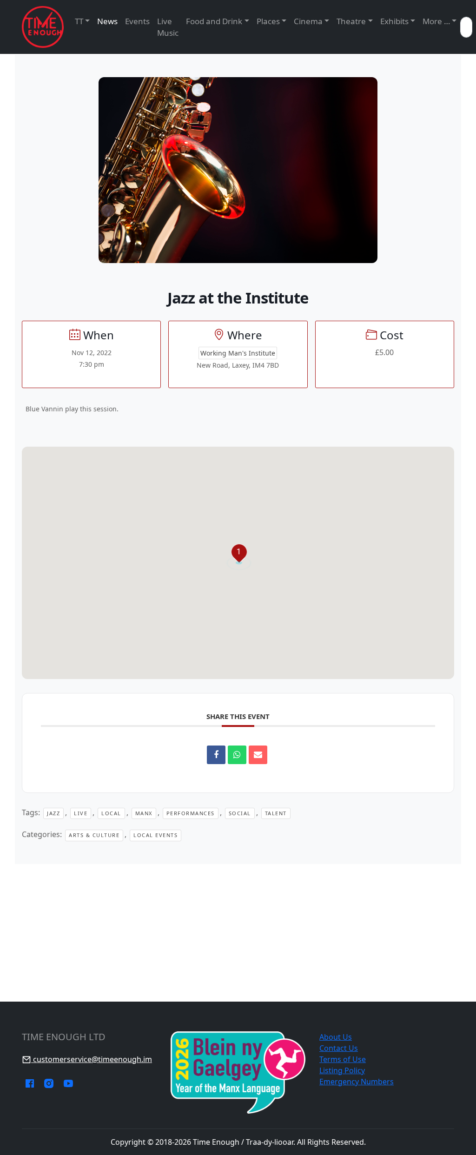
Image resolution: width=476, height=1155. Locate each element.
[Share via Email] (258, 755)
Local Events (155, 835)
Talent (276, 813)
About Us (335, 1037)
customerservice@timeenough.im (91, 1059)
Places (268, 21)
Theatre (351, 21)
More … (436, 21)
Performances (190, 813)
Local (111, 813)
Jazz (53, 813)
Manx (143, 813)
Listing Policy (342, 1070)
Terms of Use (342, 1059)
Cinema (308, 21)
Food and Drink (214, 21)
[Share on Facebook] (216, 755)
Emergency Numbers (356, 1081)
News (107, 21)
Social (240, 813)
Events (137, 21)
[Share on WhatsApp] (237, 755)
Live (80, 813)
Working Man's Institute (237, 353)
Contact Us (338, 1048)
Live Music (167, 27)
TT (79, 21)
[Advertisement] (238, 933)
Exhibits (394, 21)
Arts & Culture (94, 835)
